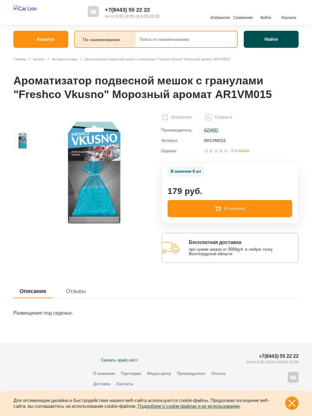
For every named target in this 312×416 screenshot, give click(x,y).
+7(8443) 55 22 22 (127, 10)
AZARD (211, 130)
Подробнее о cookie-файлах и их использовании (188, 406)
